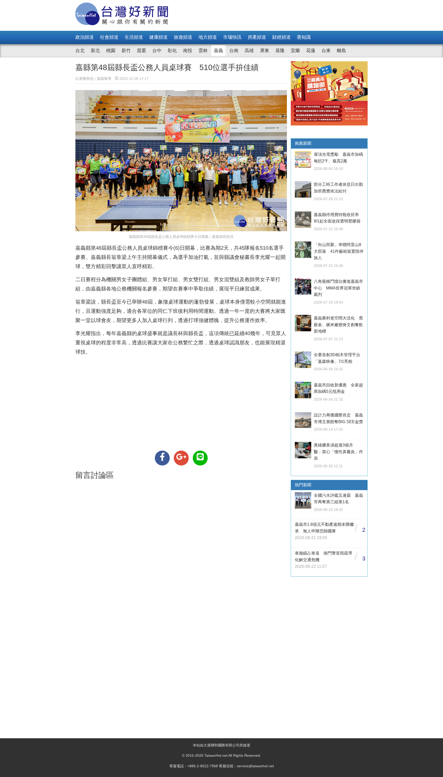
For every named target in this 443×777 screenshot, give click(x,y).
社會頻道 (109, 37)
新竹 (126, 50)
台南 (233, 50)
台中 (157, 50)
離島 (341, 50)
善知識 (304, 37)
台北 (80, 50)
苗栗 (141, 50)
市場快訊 (232, 37)
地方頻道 (207, 37)
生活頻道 (134, 37)
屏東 (264, 50)
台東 (326, 50)
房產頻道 (257, 37)
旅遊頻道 (183, 37)
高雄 (249, 50)
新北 (95, 50)
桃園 (110, 50)
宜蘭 (295, 50)
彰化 (172, 50)
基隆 (280, 50)
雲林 (203, 50)
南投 (187, 50)
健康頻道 (158, 37)
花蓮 (310, 50)
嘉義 (218, 50)
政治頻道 (84, 37)
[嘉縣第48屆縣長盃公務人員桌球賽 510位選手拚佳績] (162, 458)
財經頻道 (281, 37)
